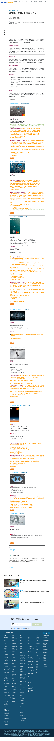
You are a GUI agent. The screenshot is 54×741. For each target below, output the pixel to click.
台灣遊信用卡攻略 (14, 648)
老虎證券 (29, 640)
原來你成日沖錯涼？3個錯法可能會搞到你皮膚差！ (33, 581)
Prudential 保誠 (22, 703)
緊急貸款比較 (6, 654)
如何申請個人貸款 (6, 710)
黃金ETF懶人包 (30, 688)
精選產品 (44, 647)
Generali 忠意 (22, 698)
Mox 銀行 (5, 686)
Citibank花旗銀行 (14, 661)
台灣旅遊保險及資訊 (22, 657)
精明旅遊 (37, 669)
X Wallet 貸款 (6, 704)
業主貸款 (5, 651)
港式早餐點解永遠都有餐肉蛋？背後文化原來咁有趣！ (34, 591)
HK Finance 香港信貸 (7, 681)
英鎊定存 (37, 654)
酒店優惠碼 (13, 697)
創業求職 (37, 670)
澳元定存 (37, 655)
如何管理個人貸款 (6, 712)
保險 (26, 2)
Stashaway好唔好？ (30, 673)
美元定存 (37, 652)
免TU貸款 (5, 648)
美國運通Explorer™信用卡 (15, 309)
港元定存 (37, 649)
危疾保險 (21, 646)
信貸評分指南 (45, 666)
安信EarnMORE (14, 677)
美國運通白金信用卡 (14, 513)
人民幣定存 (37, 650)
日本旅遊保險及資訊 (22, 654)
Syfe (28, 652)
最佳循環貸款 (6, 660)
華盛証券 (29, 643)
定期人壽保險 (22, 645)
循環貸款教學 (6, 716)
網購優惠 (13, 637)
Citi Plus (37, 640)
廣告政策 (44, 657)
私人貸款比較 (6, 637)
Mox (12, 668)
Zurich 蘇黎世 (22, 708)
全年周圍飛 (21, 668)
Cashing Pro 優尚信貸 (7, 668)
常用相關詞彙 (45, 637)
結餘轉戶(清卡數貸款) (7, 641)
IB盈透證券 (29, 638)
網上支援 (44, 646)
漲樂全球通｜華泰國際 (31, 648)
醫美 (14, 549)
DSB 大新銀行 (6, 678)
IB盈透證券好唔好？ (30, 669)
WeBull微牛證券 (30, 646)
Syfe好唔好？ (29, 676)
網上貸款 (5, 640)
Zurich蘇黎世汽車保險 (23, 718)
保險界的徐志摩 (16, 17)
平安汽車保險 (22, 721)
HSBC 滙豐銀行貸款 (7, 683)
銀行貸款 (5, 643)
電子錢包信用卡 (14, 643)
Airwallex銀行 (37, 643)
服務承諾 (44, 644)
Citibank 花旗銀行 (6, 672)
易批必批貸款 (6, 657)
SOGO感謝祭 (14, 692)
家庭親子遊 (21, 666)
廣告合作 (44, 655)
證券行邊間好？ (30, 682)
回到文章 (12, 567)
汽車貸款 (5, 652)
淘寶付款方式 (14, 689)
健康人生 (18, 10)
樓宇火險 (21, 649)
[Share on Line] (5, 37)
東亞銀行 (13, 680)
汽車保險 (21, 638)
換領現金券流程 (45, 649)
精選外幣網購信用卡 (15, 638)
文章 (10, 10)
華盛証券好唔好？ (30, 665)
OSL (28, 649)
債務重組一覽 (6, 721)
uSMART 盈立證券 (30, 641)
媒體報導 (44, 661)
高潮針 (11, 549)
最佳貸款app (6, 724)
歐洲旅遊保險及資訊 (22, 660)
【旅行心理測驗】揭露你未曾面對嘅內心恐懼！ (33, 602)
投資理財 (37, 664)
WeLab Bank (6, 701)
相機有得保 (21, 672)
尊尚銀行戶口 (37, 638)
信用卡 (23, 2)
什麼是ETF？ (29, 685)
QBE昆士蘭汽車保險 (22, 720)
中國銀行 (21, 690)
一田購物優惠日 (14, 690)
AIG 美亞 (21, 684)
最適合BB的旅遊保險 (23, 678)
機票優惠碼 (13, 698)
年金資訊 (21, 648)
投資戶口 (31, 2)
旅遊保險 (21, 637)
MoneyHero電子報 (46, 638)
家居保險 (21, 640)
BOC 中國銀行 (6, 666)
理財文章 (40, 2)
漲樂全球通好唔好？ (30, 667)
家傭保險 (21, 641)
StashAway (29, 651)
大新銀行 (13, 671)
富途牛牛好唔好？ (30, 657)
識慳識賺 (37, 661)
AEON (13, 678)
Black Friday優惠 (14, 687)
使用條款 (37, 735)
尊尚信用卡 (13, 640)
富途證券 (29, 637)
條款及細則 (45, 652)
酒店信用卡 (13, 657)
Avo (20, 689)
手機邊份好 (21, 669)
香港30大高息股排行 (30, 687)
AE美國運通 (13, 663)
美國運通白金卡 (12, 347)
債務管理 (37, 663)
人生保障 (37, 667)
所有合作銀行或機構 (46, 640)
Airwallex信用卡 (14, 683)
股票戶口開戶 (29, 680)
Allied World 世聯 (22, 687)
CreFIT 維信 (5, 675)
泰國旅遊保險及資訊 (22, 655)
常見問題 (44, 650)
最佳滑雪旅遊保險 (22, 677)
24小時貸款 (5, 659)
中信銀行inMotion (38, 641)
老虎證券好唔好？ (30, 664)
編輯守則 (44, 654)
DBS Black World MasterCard (16, 405)
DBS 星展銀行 (6, 677)
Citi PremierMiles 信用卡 (15, 103)
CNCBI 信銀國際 (6, 674)
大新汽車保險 (22, 712)
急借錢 (5, 649)
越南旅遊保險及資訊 (22, 661)
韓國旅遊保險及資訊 (22, 658)
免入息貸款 (5, 646)
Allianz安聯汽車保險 (22, 715)
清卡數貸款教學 (6, 715)
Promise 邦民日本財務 (7, 694)
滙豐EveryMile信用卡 (14, 472)
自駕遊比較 (21, 671)
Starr (20, 706)
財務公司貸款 (6, 645)
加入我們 (44, 660)
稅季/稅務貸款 (6, 638)
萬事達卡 (13, 652)
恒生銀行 (13, 672)
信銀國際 (13, 669)
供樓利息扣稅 (6, 722)
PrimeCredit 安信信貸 (7, 692)
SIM (12, 681)
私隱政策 (44, 658)
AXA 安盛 (21, 683)
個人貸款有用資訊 (6, 713)
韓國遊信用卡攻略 (14, 646)
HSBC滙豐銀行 (14, 666)
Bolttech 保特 (22, 692)
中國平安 (21, 695)
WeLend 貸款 (6, 703)
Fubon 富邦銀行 (6, 680)
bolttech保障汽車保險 (23, 717)
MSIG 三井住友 (22, 701)
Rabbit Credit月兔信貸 (7, 695)
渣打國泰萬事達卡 (13, 216)
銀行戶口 (35, 2)
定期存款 (37, 647)
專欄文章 (14, 10)
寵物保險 (21, 643)
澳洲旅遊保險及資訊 (22, 663)
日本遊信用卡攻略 (14, 645)
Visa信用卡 (13, 651)
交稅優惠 (13, 695)
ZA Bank (5, 706)
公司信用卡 (13, 641)
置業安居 (37, 666)
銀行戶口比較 (37, 637)
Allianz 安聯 (21, 686)
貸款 (19, 2)
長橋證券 (29, 645)
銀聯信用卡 (13, 654)
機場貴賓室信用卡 (14, 649)
